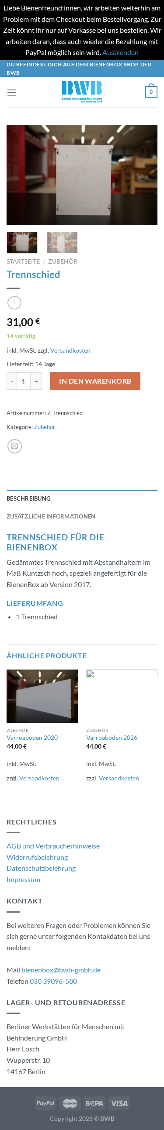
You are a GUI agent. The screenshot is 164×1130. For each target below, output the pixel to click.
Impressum (23, 879)
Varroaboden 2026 (111, 737)
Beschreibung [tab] (28, 498)
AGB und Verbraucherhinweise (53, 845)
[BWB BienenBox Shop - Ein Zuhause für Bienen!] (82, 92)
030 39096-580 (53, 981)
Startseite (23, 261)
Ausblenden (120, 52)
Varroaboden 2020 (32, 737)
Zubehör (62, 261)
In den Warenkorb (95, 381)
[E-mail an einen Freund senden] (14, 446)
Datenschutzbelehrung (41, 868)
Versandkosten (70, 350)
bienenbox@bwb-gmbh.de (61, 969)
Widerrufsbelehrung (37, 857)
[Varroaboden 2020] (42, 696)
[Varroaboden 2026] (121, 696)
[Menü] (12, 92)
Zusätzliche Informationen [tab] (51, 516)
